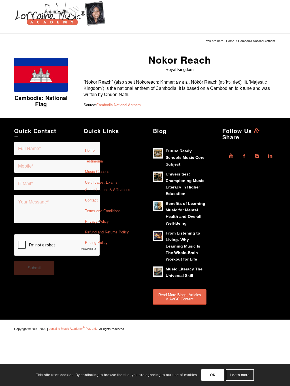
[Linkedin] (270, 155)
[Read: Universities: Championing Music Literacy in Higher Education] (158, 177)
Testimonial (94, 161)
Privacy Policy (97, 221)
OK (212, 375)
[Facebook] (244, 155)
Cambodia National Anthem (118, 105)
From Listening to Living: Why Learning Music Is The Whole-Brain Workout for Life (183, 246)
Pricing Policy (96, 242)
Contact (91, 200)
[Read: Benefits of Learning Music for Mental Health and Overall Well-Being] (158, 206)
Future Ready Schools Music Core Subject (185, 157)
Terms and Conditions (103, 211)
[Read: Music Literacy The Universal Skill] (158, 271)
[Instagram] (257, 155)
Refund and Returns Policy (107, 232)
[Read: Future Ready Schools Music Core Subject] (158, 153)
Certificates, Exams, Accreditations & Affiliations (107, 186)
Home (90, 150)
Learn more (240, 375)
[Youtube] (231, 155)
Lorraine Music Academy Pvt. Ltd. (73, 328)
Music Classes (97, 172)
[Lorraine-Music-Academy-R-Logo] (60, 16)
